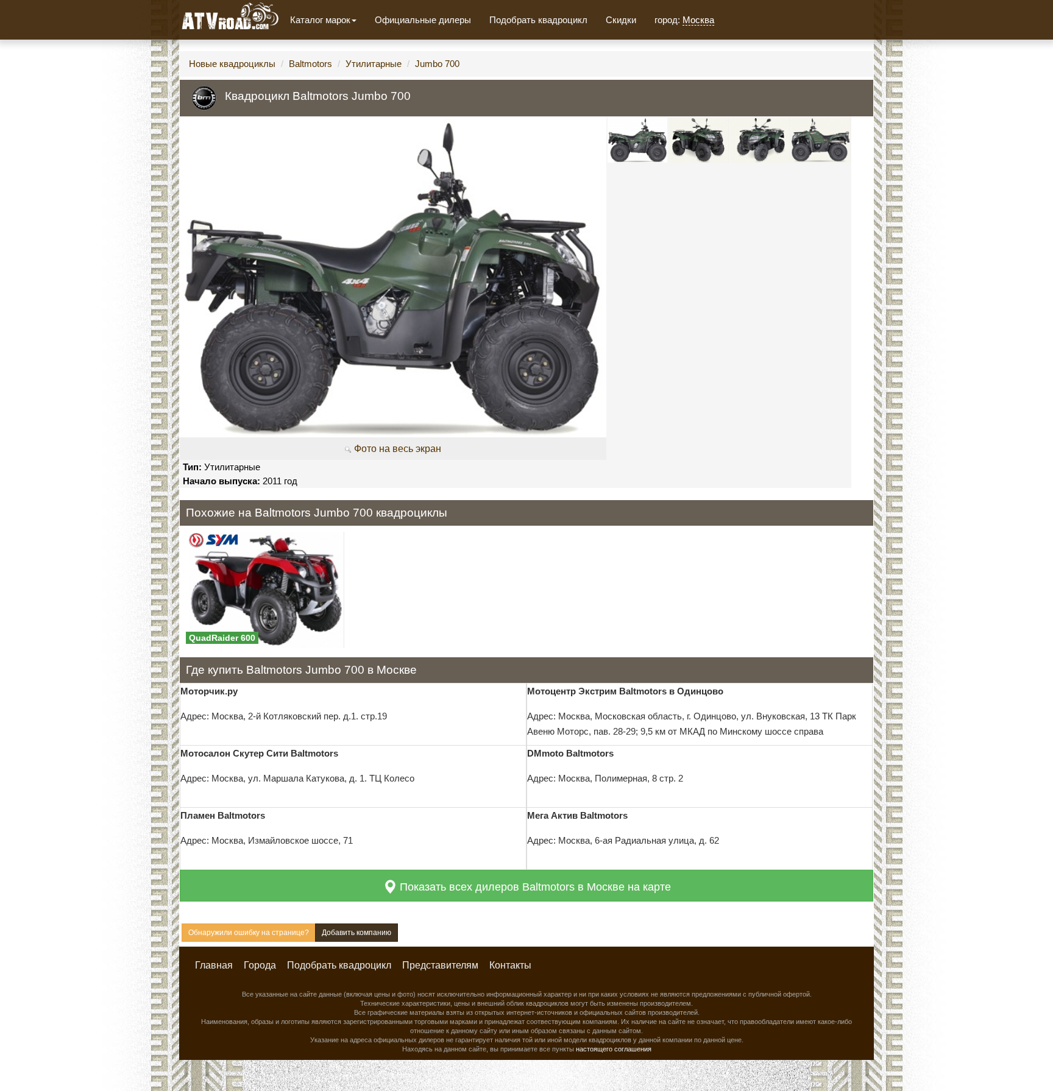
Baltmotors (310, 63)
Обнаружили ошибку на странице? (248, 932)
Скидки (621, 20)
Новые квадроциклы (232, 63)
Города (260, 965)
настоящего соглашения (613, 1049)
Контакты (510, 965)
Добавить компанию (356, 932)
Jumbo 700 (437, 63)
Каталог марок (320, 20)
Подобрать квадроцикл (538, 20)
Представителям (440, 965)
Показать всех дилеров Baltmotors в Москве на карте (534, 887)
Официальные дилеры (423, 20)
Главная (214, 965)
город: (684, 20)
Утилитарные (374, 63)
